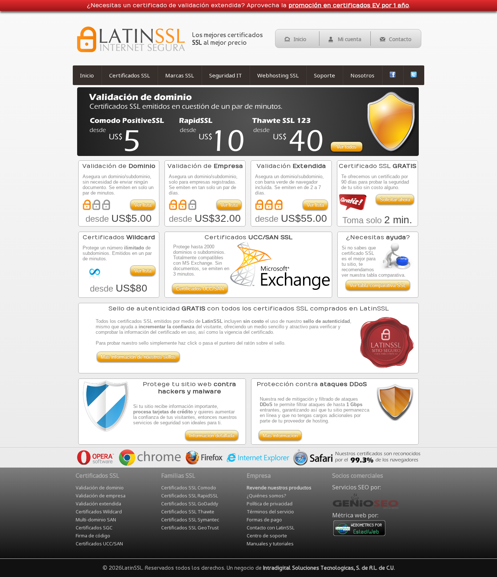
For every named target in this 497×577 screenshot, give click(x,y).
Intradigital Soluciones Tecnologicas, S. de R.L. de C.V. (329, 567)
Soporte (324, 75)
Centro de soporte (267, 535)
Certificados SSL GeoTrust (190, 527)
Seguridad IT (225, 75)
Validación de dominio (100, 487)
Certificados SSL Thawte (187, 511)
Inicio (300, 39)
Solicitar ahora (395, 199)
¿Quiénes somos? (266, 495)
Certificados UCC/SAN (200, 288)
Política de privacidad (270, 503)
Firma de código (93, 535)
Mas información (280, 435)
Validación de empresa (101, 495)
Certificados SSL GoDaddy (189, 503)
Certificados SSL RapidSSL (189, 495)
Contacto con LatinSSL (270, 527)
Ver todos (347, 146)
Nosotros (362, 75)
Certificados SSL (129, 75)
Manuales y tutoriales (270, 543)
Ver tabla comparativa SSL (378, 285)
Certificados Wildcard (99, 511)
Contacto (400, 39)
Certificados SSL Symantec (190, 519)
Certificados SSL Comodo (188, 487)
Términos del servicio (270, 511)
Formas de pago (264, 519)
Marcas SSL (179, 75)
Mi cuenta (349, 39)
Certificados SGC (94, 527)
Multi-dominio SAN (96, 519)
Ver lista (142, 205)
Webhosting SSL (278, 75)
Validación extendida (98, 503)
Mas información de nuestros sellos (138, 357)
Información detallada (211, 435)
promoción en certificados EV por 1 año (349, 5)
